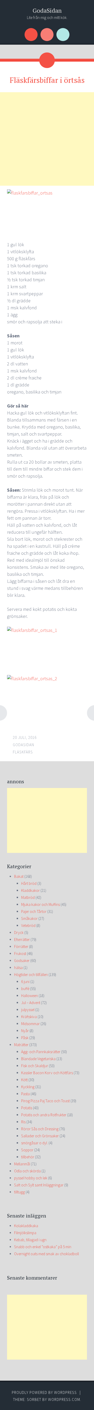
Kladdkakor (30, 890)
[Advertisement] (47, 139)
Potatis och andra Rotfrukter (43, 1114)
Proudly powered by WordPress (44, 1392)
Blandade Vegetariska (38, 1058)
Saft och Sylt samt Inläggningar (38, 1184)
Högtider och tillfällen (31, 974)
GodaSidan (47, 10)
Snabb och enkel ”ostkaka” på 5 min (42, 1246)
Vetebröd (28, 925)
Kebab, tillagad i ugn (30, 1239)
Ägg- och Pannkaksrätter (40, 1051)
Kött (24, 1079)
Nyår (25, 1030)
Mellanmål (22, 1163)
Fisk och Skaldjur (34, 1065)
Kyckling (27, 1086)
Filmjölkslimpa (25, 1232)
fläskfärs (23, 752)
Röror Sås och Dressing (39, 1128)
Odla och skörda (27, 1170)
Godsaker (22, 960)
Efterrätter (22, 939)
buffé (25, 988)
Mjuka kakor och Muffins (40, 904)
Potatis (26, 1107)
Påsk (24, 1037)
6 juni (25, 981)
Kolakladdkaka (26, 1225)
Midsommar (30, 1023)
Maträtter (21, 1044)
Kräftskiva (29, 1016)
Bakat (19, 876)
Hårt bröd (29, 883)
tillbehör (27, 1156)
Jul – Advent (30, 1002)
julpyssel (27, 1009)
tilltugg (19, 1192)
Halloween (29, 995)
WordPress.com (64, 1399)
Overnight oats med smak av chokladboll (46, 1253)
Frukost (20, 953)
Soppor (27, 1149)
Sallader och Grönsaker (40, 1135)
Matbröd (28, 897)
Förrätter (21, 946)
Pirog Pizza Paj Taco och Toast (45, 1100)
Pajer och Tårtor (33, 911)
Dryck (19, 932)
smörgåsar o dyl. (34, 1142)
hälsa (18, 967)
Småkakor (29, 918)
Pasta (25, 1093)
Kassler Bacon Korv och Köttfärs (47, 1072)
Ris (23, 1121)
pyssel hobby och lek (30, 1177)
